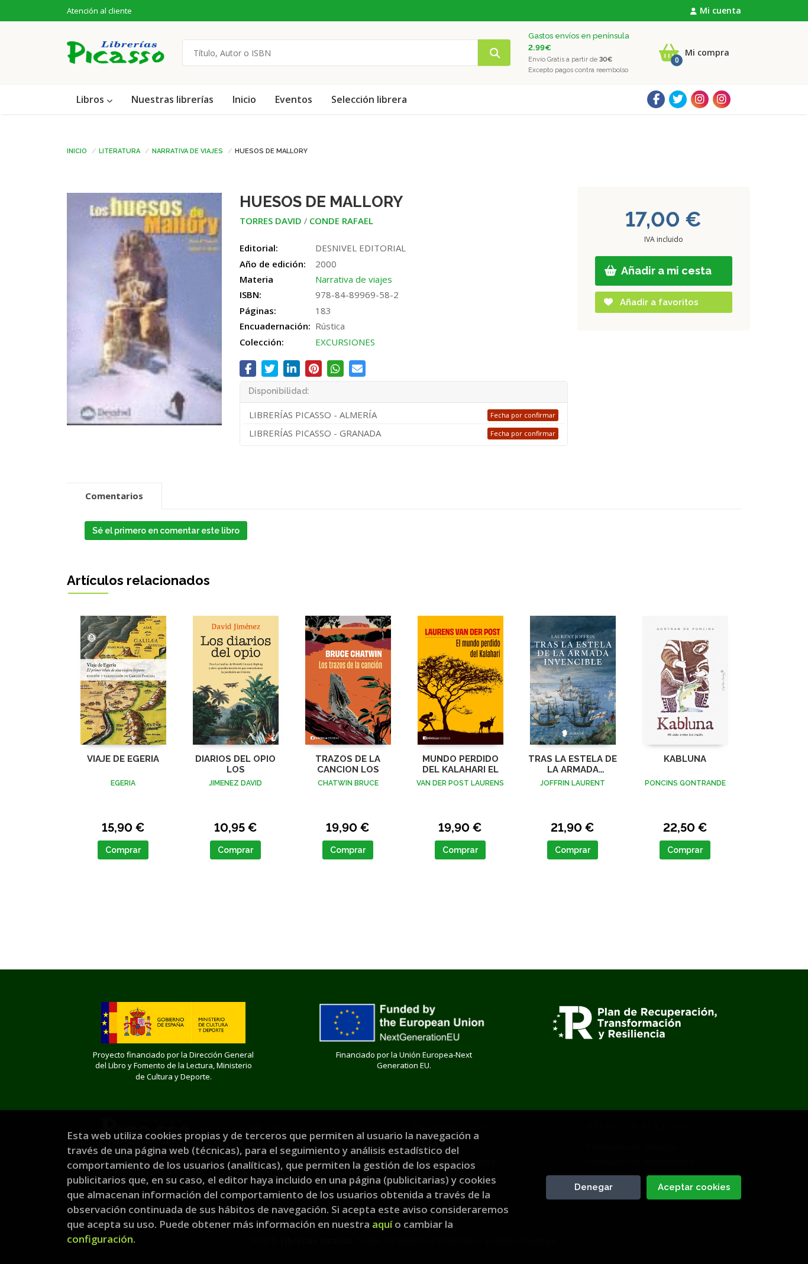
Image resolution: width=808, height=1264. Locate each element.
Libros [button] (91, 99)
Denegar (593, 1187)
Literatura (119, 150)
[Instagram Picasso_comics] (722, 99)
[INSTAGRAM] (700, 99)
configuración (100, 1239)
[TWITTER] (678, 99)
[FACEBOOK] (656, 99)
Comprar (123, 850)
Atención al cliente (99, 10)
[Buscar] (494, 53)
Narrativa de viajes (187, 150)
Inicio (77, 150)
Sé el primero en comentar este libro (166, 530)
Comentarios (114, 496)
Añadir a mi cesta (665, 270)
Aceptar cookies (694, 1187)
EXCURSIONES (345, 342)
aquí (382, 1224)
